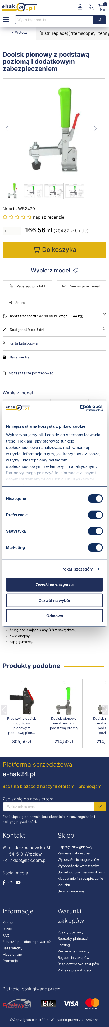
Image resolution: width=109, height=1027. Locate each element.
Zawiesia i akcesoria (74, 853)
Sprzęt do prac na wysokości (81, 872)
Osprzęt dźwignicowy (75, 847)
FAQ (6, 935)
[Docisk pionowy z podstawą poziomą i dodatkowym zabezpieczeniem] (54, 130)
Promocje (10, 961)
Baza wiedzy (20, 357)
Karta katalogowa (24, 343)
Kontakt (9, 923)
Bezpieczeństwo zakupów (78, 964)
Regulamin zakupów (73, 958)
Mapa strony (13, 954)
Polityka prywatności (74, 970)
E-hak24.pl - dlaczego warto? (27, 942)
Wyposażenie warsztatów (78, 866)
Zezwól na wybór (54, 600)
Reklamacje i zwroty (73, 951)
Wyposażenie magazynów (78, 860)
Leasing (64, 945)
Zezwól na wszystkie (54, 585)
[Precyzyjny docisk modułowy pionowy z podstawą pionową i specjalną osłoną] (21, 701)
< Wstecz (19, 33)
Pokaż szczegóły (77, 569)
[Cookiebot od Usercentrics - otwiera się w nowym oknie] (80, 407)
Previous (4, 708)
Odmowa (54, 615)
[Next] (105, 708)
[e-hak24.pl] (19, 7)
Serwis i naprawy (71, 891)
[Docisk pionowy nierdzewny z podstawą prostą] (63, 701)
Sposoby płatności (73, 939)
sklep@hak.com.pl (28, 860)
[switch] (95, 515)
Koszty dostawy (70, 932)
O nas (7, 929)
